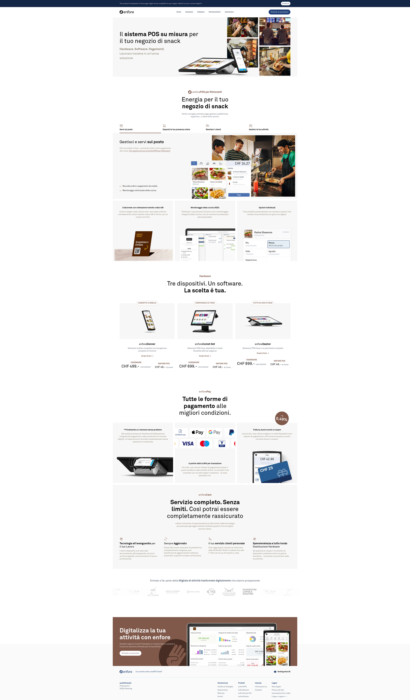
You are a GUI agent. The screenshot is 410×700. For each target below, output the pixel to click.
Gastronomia (223, 690)
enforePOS (242, 687)
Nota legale (276, 687)
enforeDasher (243, 696)
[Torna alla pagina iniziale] (127, 12)
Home (178, 12)
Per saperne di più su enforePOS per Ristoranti (149, 151)
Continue (285, 3)
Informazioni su (261, 687)
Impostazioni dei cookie (281, 693)
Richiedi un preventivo (279, 12)
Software (200, 12)
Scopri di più (146, 356)
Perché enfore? (215, 12)
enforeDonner (243, 690)
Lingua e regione (278, 696)
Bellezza (221, 693)
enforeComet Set (245, 693)
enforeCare (229, 12)
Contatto (258, 690)
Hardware (189, 12)
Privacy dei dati (278, 690)
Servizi (220, 696)
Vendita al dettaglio (225, 687)
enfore (147, 344)
